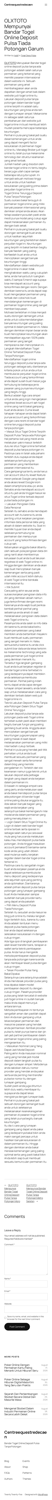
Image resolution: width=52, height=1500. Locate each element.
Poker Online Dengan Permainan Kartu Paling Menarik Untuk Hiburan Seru (21, 1367)
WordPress (43, 1494)
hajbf (16, 55)
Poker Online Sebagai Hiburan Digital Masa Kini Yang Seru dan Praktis (19, 1382)
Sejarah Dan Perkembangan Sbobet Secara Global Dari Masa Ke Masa (21, 1396)
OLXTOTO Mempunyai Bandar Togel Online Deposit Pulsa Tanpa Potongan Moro (12, 1193)
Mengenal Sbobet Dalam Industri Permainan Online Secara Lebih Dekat (19, 1411)
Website (8, 1303)
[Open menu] (46, 4)
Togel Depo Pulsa (28, 55)
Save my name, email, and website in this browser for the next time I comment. (25, 1318)
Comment (9, 1244)
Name (7, 1278)
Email (7, 1291)
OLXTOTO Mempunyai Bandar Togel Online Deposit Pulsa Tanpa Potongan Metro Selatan (36, 1193)
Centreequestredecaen (18, 4)
